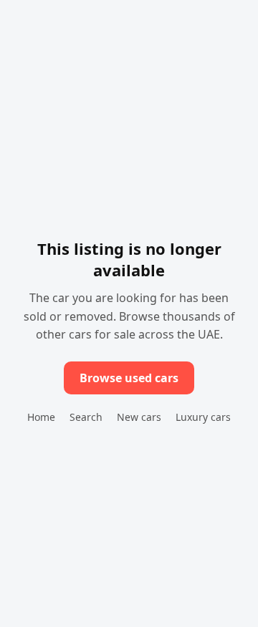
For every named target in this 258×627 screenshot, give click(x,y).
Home (41, 417)
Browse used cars (129, 378)
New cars (139, 417)
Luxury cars (203, 417)
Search (86, 417)
